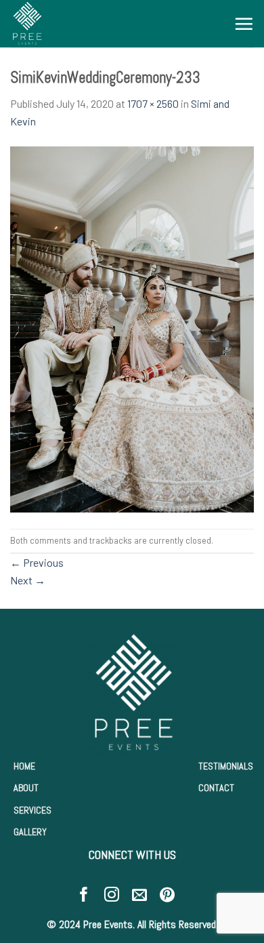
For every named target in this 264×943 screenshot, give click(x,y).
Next (27, 580)
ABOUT (26, 788)
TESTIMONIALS (225, 766)
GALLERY (30, 832)
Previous (37, 562)
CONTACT (216, 788)
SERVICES (32, 810)
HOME (24, 766)
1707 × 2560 (153, 103)
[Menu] (244, 24)
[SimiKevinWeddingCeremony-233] (132, 327)
